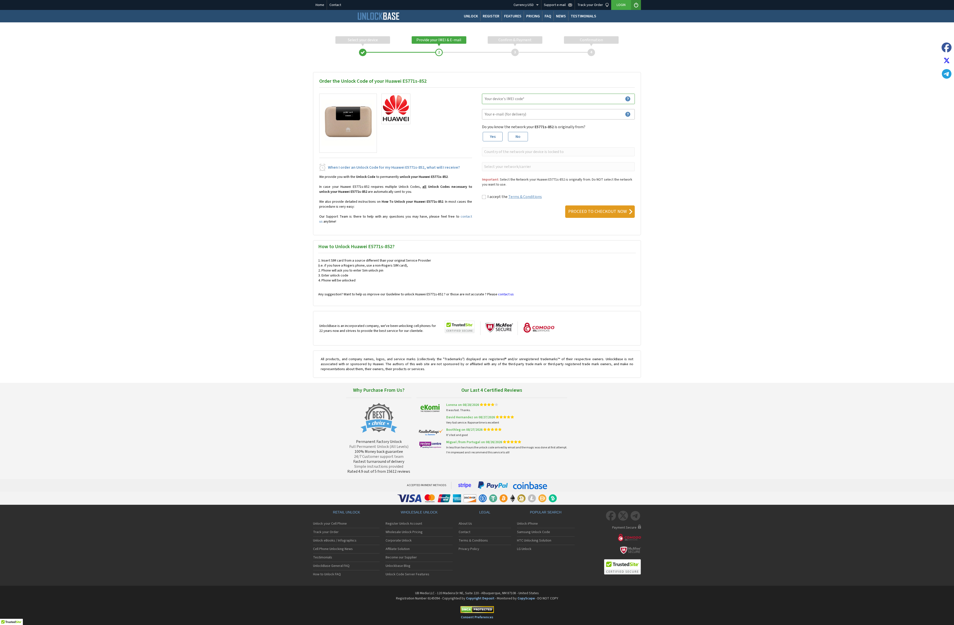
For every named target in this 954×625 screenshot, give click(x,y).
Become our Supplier (401, 557)
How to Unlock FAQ (327, 574)
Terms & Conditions (525, 196)
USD (524, 4)
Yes (493, 136)
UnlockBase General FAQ (331, 565)
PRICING (533, 16)
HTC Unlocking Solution (534, 540)
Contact (335, 4)
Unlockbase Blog (398, 565)
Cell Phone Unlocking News (333, 549)
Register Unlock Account (404, 523)
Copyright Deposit (480, 598)
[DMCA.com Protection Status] (477, 610)
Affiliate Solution (398, 549)
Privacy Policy (469, 549)
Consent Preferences (477, 617)
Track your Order (326, 532)
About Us (465, 523)
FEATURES (512, 16)
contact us (506, 294)
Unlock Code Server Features (407, 574)
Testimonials (322, 557)
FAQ (548, 16)
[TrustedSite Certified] (460, 327)
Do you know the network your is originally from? (533, 126)
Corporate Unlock (399, 540)
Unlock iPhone (527, 523)
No (518, 136)
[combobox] (558, 152)
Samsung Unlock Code (533, 532)
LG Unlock (524, 549)
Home (320, 4)
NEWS (561, 16)
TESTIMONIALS (583, 16)
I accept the (514, 196)
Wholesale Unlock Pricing (404, 532)
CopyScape (526, 598)
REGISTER (491, 16)
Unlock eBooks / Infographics (335, 540)
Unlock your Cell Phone (330, 523)
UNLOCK (471, 16)
